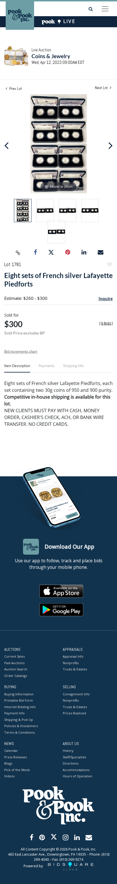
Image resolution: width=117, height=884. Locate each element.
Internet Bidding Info (20, 707)
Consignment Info (76, 694)
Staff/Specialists (74, 757)
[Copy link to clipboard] (18, 252)
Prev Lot (15, 88)
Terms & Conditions (19, 732)
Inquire (106, 298)
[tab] (17, 367)
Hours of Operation (77, 776)
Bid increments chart (20, 351)
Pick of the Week (17, 770)
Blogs (8, 763)
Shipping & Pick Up (18, 719)
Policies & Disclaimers (21, 726)
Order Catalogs (15, 675)
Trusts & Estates (75, 669)
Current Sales (14, 656)
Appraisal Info (73, 656)
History (68, 750)
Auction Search (15, 669)
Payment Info (14, 713)
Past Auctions (14, 663)
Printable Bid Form (18, 700)
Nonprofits (71, 663)
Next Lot (101, 87)
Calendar (11, 750)
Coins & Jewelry (51, 56)
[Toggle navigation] (105, 8)
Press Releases (15, 757)
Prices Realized (74, 713)
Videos (9, 776)
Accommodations (76, 770)
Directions (70, 763)
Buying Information (19, 694)
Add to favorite (109, 265)
